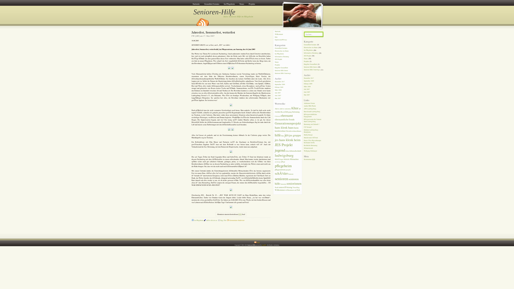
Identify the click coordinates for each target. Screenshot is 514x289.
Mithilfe (287, 159)
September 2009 (280, 84)
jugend (280, 150)
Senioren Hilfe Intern (281, 70)
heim (296, 127)
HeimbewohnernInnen (293, 131)
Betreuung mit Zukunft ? (311, 124)
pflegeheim (283, 165)
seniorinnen (294, 183)
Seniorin (283, 184)
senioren (281, 178)
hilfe (278, 135)
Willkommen (279, 34)
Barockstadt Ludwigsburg (312, 112)
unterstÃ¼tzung (285, 187)
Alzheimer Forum (309, 103)
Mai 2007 (278, 98)
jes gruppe (295, 135)
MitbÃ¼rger (279, 159)
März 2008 (278, 90)
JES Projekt (278, 59)
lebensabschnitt (295, 151)
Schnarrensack (308, 148)
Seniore (290, 174)
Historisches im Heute (282, 51)
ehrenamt (287, 115)
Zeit (298, 190)
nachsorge (278, 162)
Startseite (196, 4)
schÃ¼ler (281, 173)
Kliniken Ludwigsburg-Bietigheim (311, 131)
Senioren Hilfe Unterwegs (283, 73)
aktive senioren (285, 109)
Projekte (252, 4)
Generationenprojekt (288, 123)
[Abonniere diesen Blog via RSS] (202, 21)
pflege (283, 162)
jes (287, 134)
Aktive (277, 109)
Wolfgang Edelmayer (310, 151)
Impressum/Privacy (281, 40)
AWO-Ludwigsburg (310, 109)
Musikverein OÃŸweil (311, 138)
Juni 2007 (278, 96)
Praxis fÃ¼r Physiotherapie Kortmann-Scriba (312, 141)
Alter (294, 107)
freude (291, 119)
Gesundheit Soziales (211, 4)
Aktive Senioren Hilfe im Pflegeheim (238, 16)
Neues (241, 4)
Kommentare (309, 159)
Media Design (308, 135)
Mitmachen (294, 159)
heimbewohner (280, 131)
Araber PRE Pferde (310, 106)
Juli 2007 (278, 93)
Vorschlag (296, 187)
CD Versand (307, 127)
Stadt (276, 187)
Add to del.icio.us (211, 220)
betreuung (296, 112)
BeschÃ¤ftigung (286, 112)
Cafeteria (277, 116)
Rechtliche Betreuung (310, 145)
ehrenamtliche (281, 119)
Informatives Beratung (282, 57)
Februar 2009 (279, 87)
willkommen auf (290, 190)
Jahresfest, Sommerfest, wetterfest (213, 32)
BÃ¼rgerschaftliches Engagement (310, 115)
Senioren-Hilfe (214, 12)
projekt (288, 170)
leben (287, 151)
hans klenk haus (284, 127)
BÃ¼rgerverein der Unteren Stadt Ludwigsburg (312, 120)
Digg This (223, 220)
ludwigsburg (284, 155)
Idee (276, 37)
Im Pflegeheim (229, 4)
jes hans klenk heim (288, 140)
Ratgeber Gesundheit (281, 68)
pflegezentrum (280, 169)
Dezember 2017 (280, 82)
